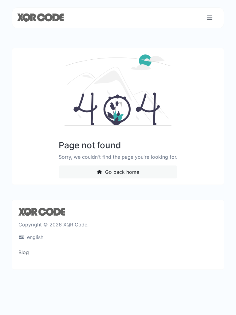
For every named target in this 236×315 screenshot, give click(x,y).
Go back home (121, 172)
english (34, 237)
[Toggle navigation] (210, 18)
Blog (23, 252)
